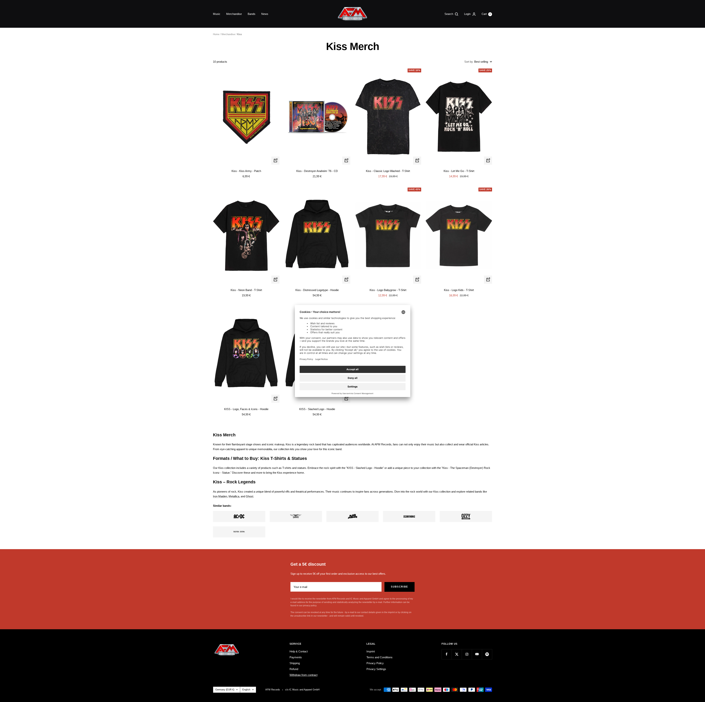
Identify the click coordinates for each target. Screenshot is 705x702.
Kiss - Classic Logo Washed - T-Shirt (388, 171)
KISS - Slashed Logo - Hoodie (317, 409)
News (264, 13)
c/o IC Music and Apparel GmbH (302, 689)
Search (449, 13)
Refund (294, 669)
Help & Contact (299, 651)
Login (467, 13)
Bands (251, 13)
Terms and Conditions (379, 657)
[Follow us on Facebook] (447, 654)
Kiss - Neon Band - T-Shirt (246, 290)
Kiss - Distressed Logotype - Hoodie (317, 290)
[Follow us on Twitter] (457, 654)
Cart (486, 13)
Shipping (295, 663)
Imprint (370, 651)
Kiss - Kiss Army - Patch (246, 171)
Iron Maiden (220, 496)
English (246, 689)
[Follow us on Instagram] (467, 654)
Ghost (249, 496)
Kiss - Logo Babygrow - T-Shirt (388, 290)
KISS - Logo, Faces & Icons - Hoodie (246, 409)
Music (216, 13)
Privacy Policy (375, 663)
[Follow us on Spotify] (487, 654)
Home (216, 34)
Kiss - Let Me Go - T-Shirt (459, 171)
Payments (296, 657)
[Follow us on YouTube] (477, 654)
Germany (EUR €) (224, 689)
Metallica (234, 496)
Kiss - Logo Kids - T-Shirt (459, 290)
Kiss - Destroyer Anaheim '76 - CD (317, 171)
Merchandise (234, 13)
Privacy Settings (376, 669)
